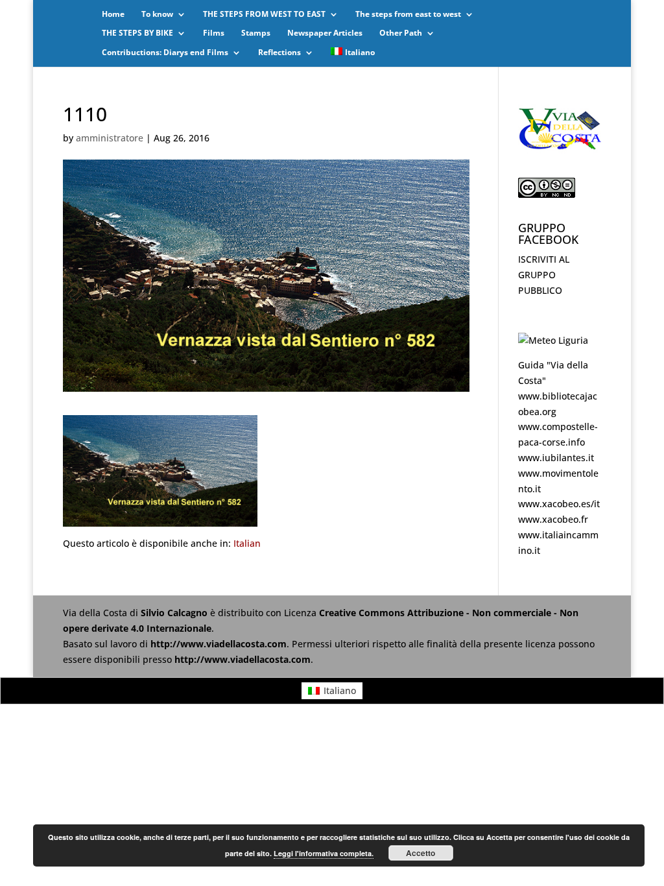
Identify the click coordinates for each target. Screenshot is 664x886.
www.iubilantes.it (556, 457)
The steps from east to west (408, 14)
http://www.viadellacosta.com (218, 644)
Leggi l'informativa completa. (324, 853)
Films (213, 33)
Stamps (255, 33)
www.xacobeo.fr (553, 519)
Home (113, 14)
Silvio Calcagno (175, 612)
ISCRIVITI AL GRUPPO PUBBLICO (543, 274)
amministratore (109, 138)
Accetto (420, 853)
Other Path (400, 33)
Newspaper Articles (324, 33)
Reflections (279, 53)
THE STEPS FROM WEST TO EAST (264, 14)
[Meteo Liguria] (553, 340)
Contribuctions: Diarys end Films (165, 53)
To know (157, 14)
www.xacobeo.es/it (559, 503)
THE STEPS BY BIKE (137, 33)
